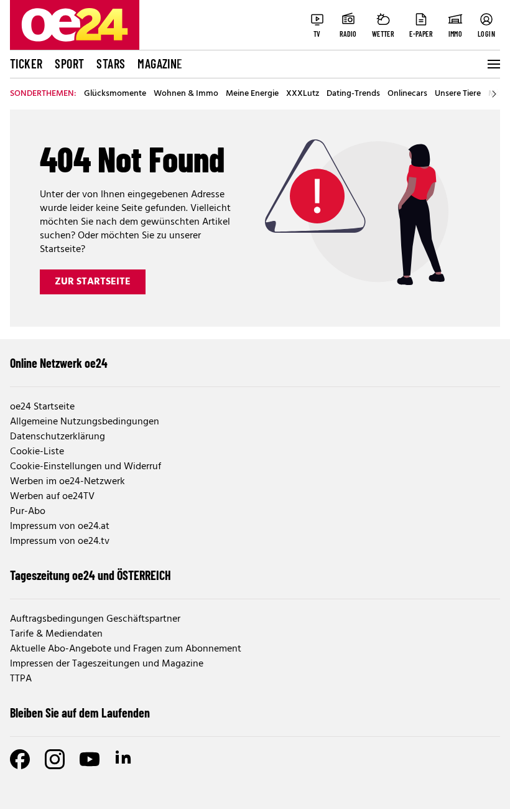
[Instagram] (55, 759)
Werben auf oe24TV (52, 497)
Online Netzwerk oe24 (59, 362)
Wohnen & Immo (186, 94)
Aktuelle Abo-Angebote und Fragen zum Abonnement (125, 649)
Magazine (159, 63)
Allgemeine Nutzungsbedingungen (84, 422)
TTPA (21, 679)
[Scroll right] (494, 94)
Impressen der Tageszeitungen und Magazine (106, 664)
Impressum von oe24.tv (59, 541)
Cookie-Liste (37, 452)
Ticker (26, 63)
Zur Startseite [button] (93, 282)
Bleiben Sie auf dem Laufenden (80, 712)
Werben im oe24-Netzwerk (67, 482)
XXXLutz (302, 94)
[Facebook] (20, 759)
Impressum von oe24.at (59, 526)
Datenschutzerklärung (57, 437)
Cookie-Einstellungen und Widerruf (85, 467)
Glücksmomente (115, 94)
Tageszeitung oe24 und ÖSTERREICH (90, 575)
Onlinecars (407, 94)
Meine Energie (252, 94)
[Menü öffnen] (492, 64)
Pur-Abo (27, 511)
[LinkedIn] (124, 759)
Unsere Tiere (458, 94)
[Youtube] (90, 759)
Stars (110, 63)
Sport (69, 63)
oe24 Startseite (42, 407)
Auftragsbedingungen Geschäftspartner (95, 619)
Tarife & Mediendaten (56, 634)
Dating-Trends (353, 94)
